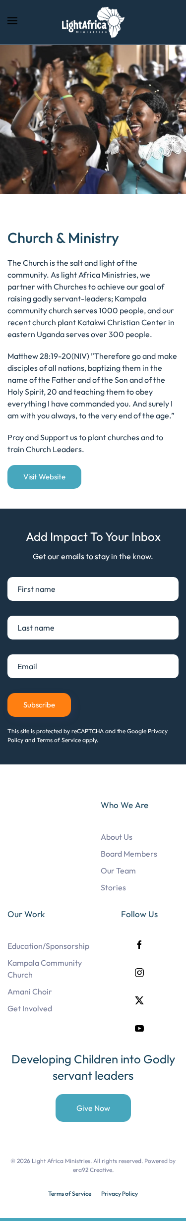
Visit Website (44, 476)
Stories (113, 887)
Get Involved (29, 1008)
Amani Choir (29, 991)
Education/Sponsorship (48, 946)
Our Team (118, 870)
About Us (116, 837)
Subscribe (39, 704)
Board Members (129, 854)
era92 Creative (92, 1169)
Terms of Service (69, 1193)
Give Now (93, 1108)
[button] (12, 22)
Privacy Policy (119, 1193)
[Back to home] (93, 22)
